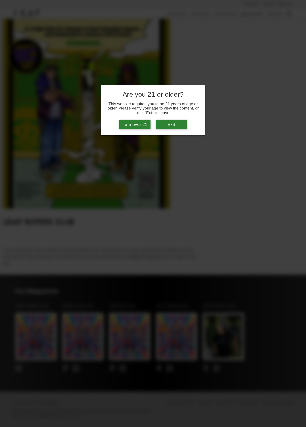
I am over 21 (134, 124)
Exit (171, 124)
